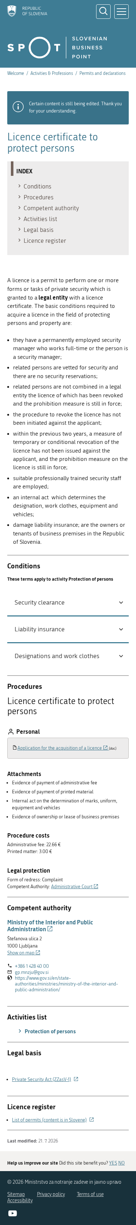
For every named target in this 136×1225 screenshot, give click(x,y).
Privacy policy (51, 1194)
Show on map (23, 952)
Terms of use (90, 1194)
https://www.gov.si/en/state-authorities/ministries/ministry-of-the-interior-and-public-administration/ (66, 984)
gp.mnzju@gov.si (32, 972)
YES (113, 1163)
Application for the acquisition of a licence (63, 748)
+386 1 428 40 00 (32, 966)
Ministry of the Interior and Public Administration (50, 925)
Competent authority (51, 208)
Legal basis (39, 229)
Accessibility (20, 1201)
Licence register (45, 240)
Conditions (37, 186)
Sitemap (16, 1194)
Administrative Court (74, 886)
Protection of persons (50, 1031)
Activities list (40, 218)
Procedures (39, 197)
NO (121, 1163)
